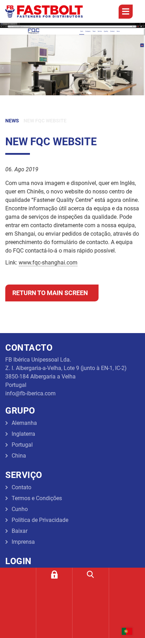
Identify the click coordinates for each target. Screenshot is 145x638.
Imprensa (23, 541)
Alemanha (24, 423)
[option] (72, 59)
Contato (21, 487)
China (19, 455)
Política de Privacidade (40, 520)
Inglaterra (23, 433)
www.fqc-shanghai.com (48, 262)
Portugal (22, 444)
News (12, 120)
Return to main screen (50, 292)
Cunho (20, 509)
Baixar (19, 531)
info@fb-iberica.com (30, 393)
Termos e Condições (37, 498)
